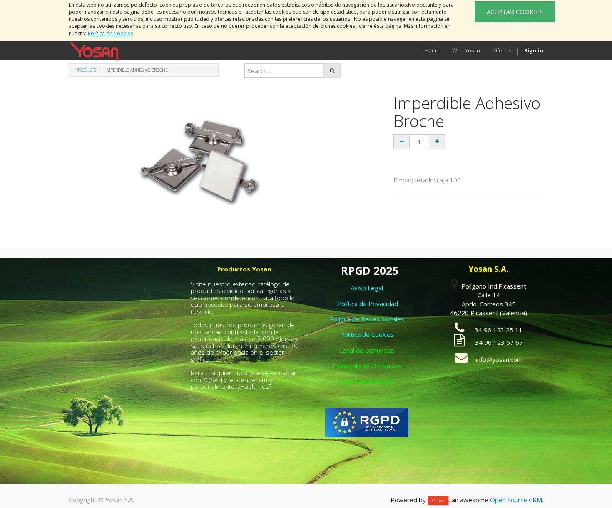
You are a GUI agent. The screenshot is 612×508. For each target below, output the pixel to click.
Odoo (438, 500)
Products (85, 70)
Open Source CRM (516, 500)
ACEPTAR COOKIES (515, 11)
